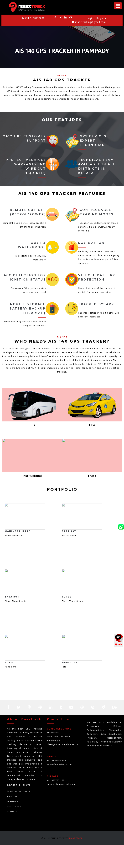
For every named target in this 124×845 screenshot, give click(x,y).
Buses (9, 662)
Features (12, 801)
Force (66, 596)
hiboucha (70, 662)
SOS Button (91, 243)
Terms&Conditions (18, 791)
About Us (12, 796)
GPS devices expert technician (93, 140)
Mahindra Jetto (18, 531)
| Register (100, 18)
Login (90, 18)
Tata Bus (12, 596)
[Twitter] (60, 17)
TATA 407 (69, 531)
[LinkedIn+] (65, 17)
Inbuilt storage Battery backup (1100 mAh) (27, 308)
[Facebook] (55, 17)
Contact (12, 811)
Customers (14, 806)
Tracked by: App (96, 304)
